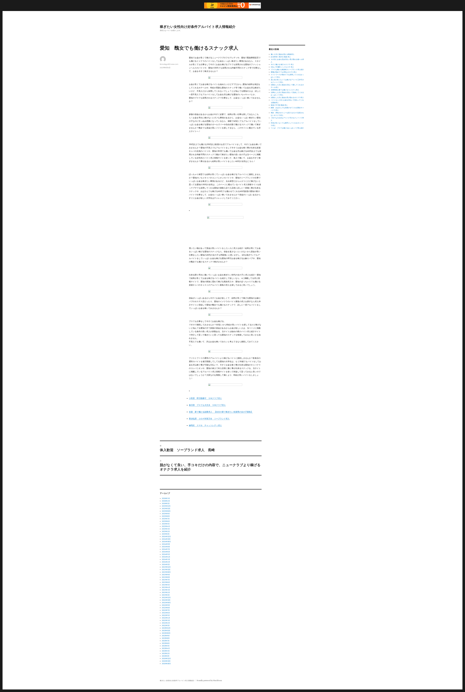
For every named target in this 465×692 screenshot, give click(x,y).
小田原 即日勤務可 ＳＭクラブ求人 (205, 398)
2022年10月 (166, 603)
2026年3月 (166, 498)
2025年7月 (166, 519)
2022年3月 (166, 620)
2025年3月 (166, 529)
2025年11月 (166, 509)
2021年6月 (166, 643)
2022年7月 (166, 610)
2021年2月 (166, 653)
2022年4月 (166, 618)
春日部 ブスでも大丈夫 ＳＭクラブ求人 (207, 405)
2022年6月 (166, 613)
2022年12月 (166, 597)
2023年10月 (166, 572)
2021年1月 (165, 656)
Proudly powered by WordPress (209, 681)
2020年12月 (166, 659)
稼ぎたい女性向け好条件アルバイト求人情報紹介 (198, 27)
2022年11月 (166, 600)
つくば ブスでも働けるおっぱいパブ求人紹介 (287, 128)
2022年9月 (166, 605)
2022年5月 (166, 615)
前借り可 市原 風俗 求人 (279, 105)
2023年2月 (166, 592)
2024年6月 (166, 552)
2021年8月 (166, 638)
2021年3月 (166, 651)
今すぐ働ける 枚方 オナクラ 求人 (282, 64)
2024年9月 (166, 544)
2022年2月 (166, 623)
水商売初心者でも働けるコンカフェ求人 (285, 90)
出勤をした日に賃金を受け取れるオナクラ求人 (287, 97)
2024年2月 (166, 562)
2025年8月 (166, 516)
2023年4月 (166, 587)
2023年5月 (166, 585)
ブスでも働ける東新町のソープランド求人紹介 (287, 70)
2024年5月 (166, 554)
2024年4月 (166, 557)
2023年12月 (166, 567)
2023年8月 (166, 577)
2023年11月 (166, 570)
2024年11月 (166, 539)
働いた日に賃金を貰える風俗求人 (282, 54)
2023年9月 (166, 575)
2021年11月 (166, 631)
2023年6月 (166, 582)
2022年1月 (166, 625)
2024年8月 (166, 547)
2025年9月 (166, 514)
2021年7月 (166, 641)
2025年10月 (166, 511)
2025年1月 (166, 534)
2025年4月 (166, 526)
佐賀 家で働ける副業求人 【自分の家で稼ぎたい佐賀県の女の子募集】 (221, 412)
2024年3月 (166, 559)
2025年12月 (166, 506)
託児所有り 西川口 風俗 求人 (281, 57)
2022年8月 (166, 608)
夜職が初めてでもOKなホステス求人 (284, 72)
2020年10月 (166, 664)
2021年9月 (166, 636)
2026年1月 (166, 503)
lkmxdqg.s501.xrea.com (169, 64)
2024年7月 (166, 549)
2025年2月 (166, 531)
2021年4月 (166, 648)
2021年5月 (166, 646)
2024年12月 (166, 536)
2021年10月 (166, 633)
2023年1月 (166, 595)
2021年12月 (166, 628)
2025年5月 (166, 524)
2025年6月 (166, 521)
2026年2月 (166, 501)
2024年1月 (166, 564)
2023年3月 (166, 590)
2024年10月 (166, 542)
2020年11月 (166, 661)
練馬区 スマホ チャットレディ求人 (205, 425)
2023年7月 (166, 580)
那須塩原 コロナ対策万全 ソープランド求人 (209, 418)
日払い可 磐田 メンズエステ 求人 (282, 67)
